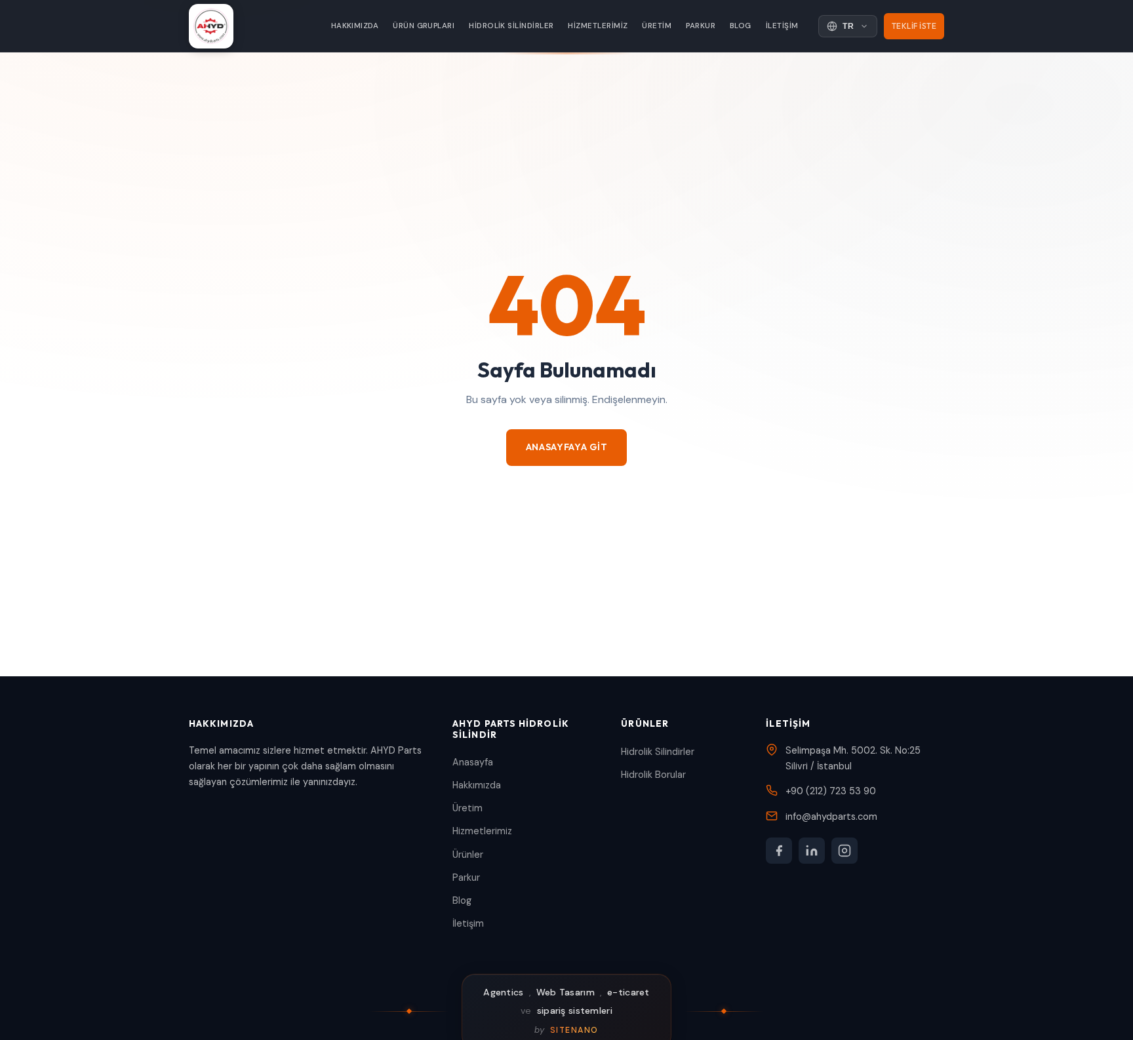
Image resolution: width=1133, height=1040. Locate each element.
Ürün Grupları (423, 26)
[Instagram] (844, 851)
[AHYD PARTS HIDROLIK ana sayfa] (211, 26)
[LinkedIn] (812, 851)
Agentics (503, 992)
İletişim (782, 26)
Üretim (656, 26)
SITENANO (574, 1030)
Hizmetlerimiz (597, 26)
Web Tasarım (565, 992)
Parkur (700, 26)
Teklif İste (914, 26)
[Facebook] (779, 851)
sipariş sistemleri (574, 1010)
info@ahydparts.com (831, 816)
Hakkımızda (355, 26)
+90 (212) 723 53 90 (830, 791)
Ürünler (467, 854)
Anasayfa (472, 762)
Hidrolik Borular (653, 774)
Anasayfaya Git (567, 447)
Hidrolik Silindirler (511, 26)
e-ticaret (628, 992)
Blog (740, 26)
